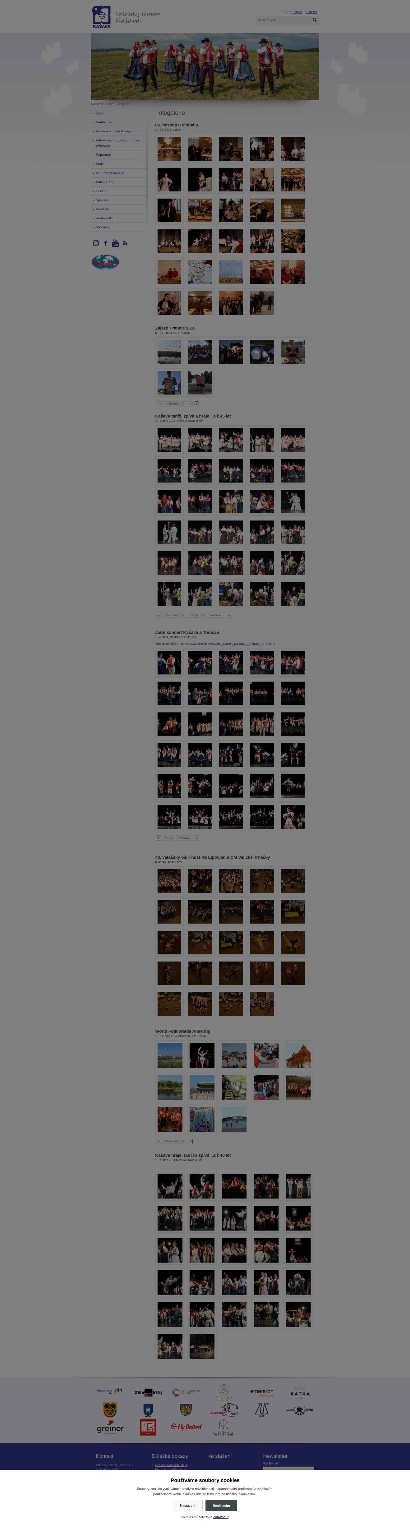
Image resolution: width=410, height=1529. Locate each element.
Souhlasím (221, 1505)
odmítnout (220, 1517)
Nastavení (187, 1505)
